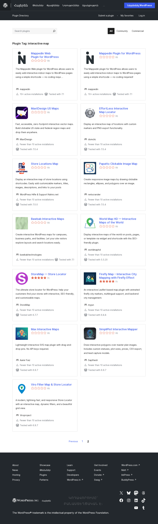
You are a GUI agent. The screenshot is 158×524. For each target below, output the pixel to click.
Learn (70, 465)
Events (97, 470)
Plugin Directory (20, 15)
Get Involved (100, 465)
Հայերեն (46, 500)
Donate (99, 475)
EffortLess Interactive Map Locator (113, 110)
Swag (98, 479)
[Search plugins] (54, 31)
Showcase (45, 465)
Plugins (43, 475)
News (15, 470)
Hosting (16, 475)
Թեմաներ (45, 470)
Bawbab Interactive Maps (47, 218)
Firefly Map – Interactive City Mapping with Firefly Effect (118, 275)
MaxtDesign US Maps (45, 108)
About (15, 465)
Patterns (44, 479)
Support (71, 470)
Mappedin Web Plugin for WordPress (45, 55)
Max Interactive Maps (45, 329)
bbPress (127, 475)
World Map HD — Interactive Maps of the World (117, 220)
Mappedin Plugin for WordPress (120, 53)
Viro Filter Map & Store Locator (51, 384)
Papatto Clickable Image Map (118, 163)
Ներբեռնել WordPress (139, 5)
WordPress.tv (75, 479)
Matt (125, 470)
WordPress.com (130, 465)
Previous (73, 441)
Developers (73, 475)
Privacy (16, 479)
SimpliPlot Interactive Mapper (118, 329)
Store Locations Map (44, 163)
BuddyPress (128, 479)
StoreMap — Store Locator (48, 274)
